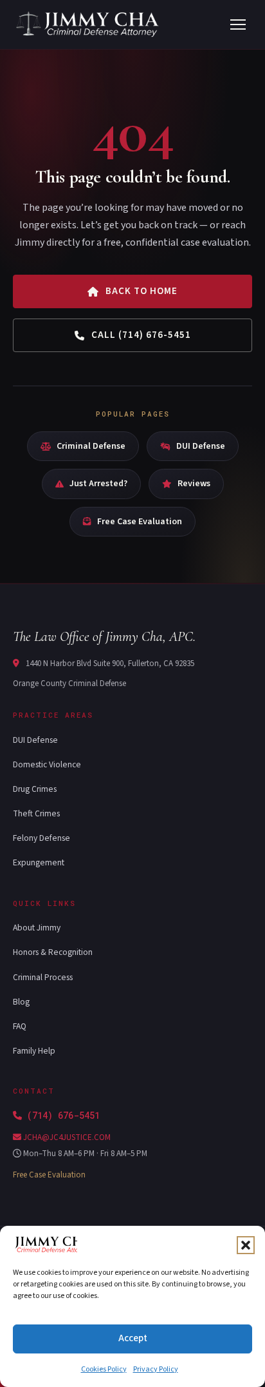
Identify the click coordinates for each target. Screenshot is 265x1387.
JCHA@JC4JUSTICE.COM (66, 1137)
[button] (245, 1245)
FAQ (19, 1026)
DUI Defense (200, 446)
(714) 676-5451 (63, 1115)
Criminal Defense (91, 446)
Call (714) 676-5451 (141, 335)
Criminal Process (43, 977)
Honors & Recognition (53, 952)
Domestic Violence (47, 764)
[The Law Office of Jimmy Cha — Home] (89, 24)
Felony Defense (41, 838)
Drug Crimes (35, 789)
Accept (132, 1338)
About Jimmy (36, 927)
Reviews (194, 483)
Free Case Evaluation (139, 521)
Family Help (34, 1051)
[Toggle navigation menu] (238, 24)
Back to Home (141, 291)
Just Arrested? (98, 483)
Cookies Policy (104, 1369)
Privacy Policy (155, 1369)
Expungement (38, 862)
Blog (21, 1002)
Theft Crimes (36, 813)
